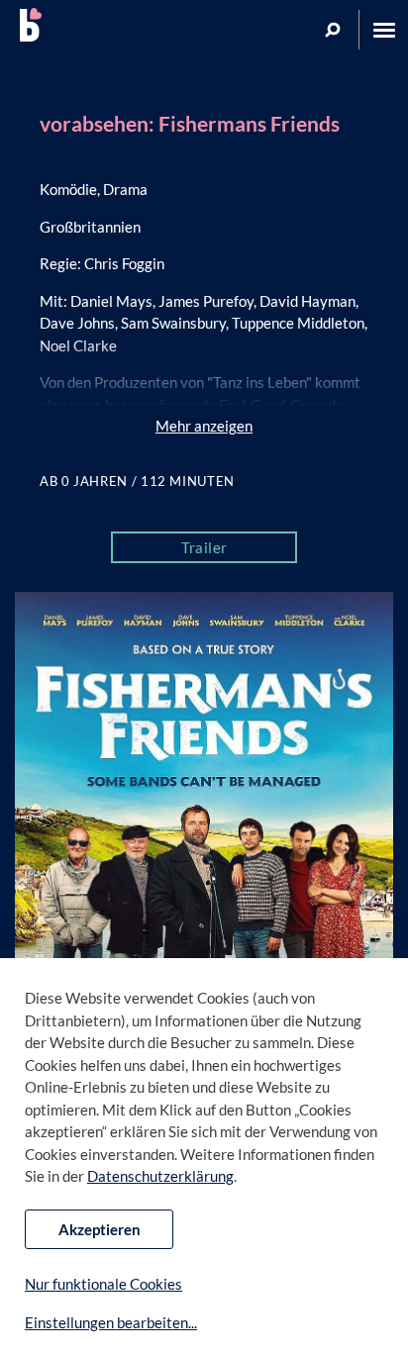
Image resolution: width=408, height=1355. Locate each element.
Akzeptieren (99, 1229)
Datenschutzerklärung (160, 1176)
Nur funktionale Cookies (103, 1284)
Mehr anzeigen (204, 426)
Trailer (204, 547)
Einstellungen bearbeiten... (111, 1322)
